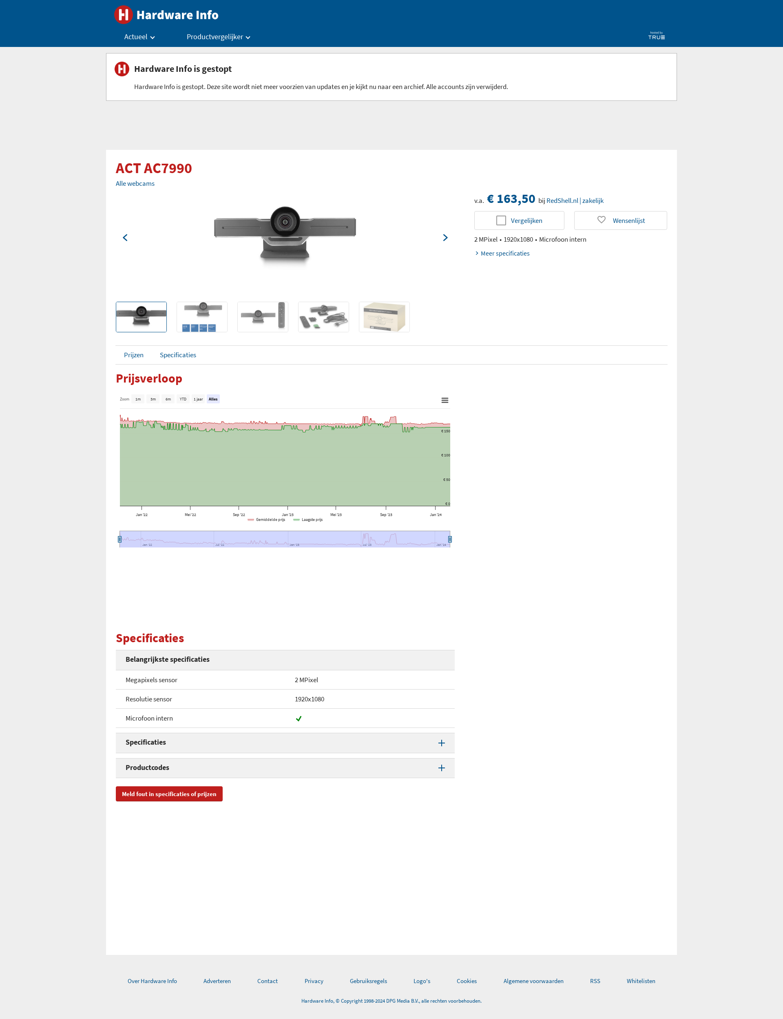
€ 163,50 (511, 198)
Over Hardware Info (152, 981)
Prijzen (134, 354)
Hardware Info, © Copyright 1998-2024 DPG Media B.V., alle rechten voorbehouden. (391, 1000)
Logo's (422, 981)
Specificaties (178, 354)
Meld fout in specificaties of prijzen (169, 794)
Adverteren (217, 981)
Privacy (314, 981)
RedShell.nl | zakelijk (575, 200)
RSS (595, 981)
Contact (267, 981)
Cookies (467, 981)
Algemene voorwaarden (534, 981)
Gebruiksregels (368, 981)
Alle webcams (135, 183)
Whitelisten (641, 981)
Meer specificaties (505, 253)
